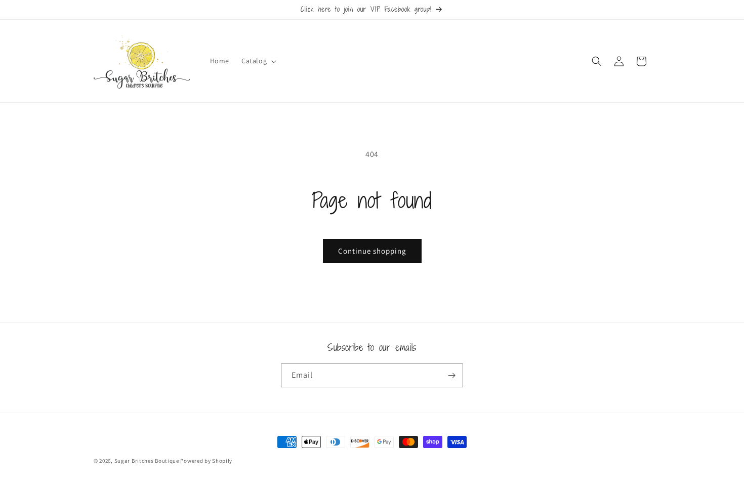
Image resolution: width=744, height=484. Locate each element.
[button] (257, 60)
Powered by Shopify (206, 460)
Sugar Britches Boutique (147, 460)
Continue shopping (372, 251)
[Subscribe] (451, 375)
